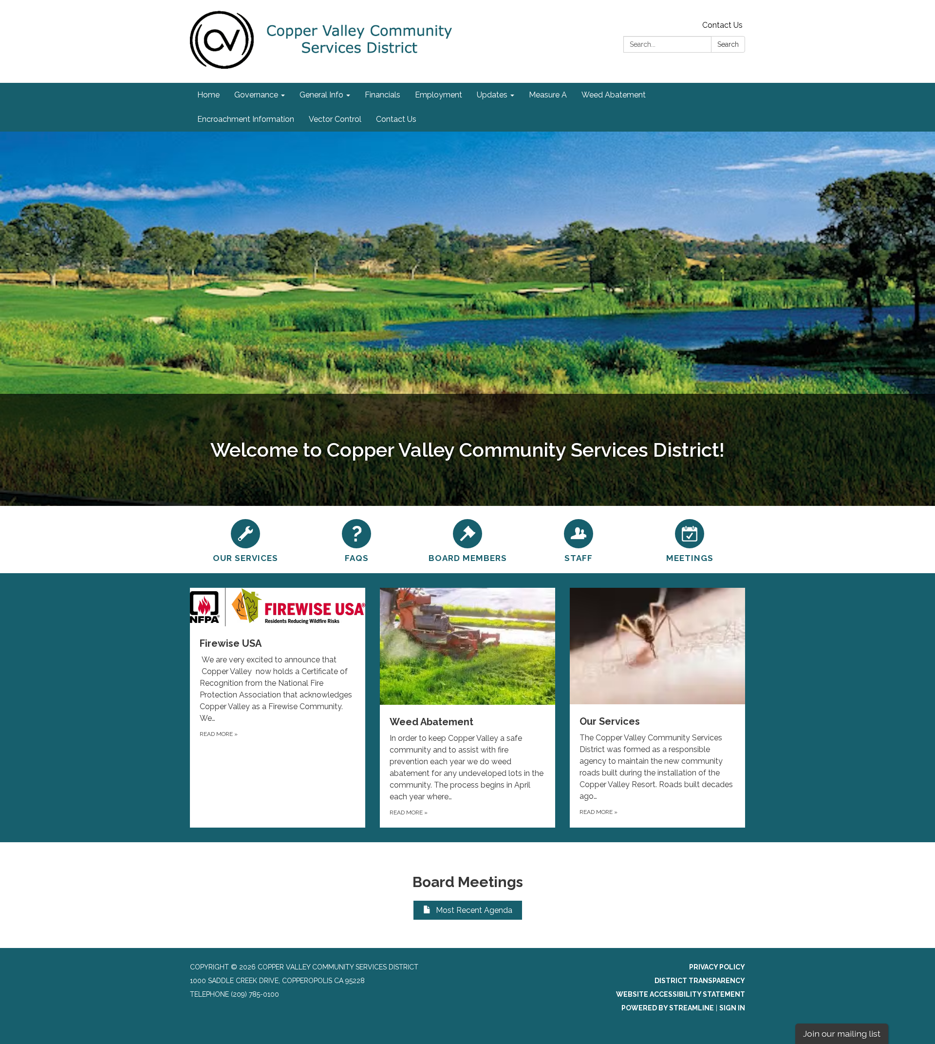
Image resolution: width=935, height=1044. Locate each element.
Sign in (732, 1008)
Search (728, 44)
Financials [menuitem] (382, 94)
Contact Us (722, 25)
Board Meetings (467, 881)
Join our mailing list (841, 1033)
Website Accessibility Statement (680, 994)
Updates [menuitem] (492, 94)
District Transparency (699, 981)
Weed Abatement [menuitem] (613, 94)
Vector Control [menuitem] (335, 119)
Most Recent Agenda (474, 910)
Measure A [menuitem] (548, 94)
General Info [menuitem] (321, 94)
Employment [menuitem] (438, 94)
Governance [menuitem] (256, 94)
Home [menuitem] (208, 94)
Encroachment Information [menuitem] (245, 119)
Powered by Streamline (667, 1008)
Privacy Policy (717, 967)
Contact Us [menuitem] (396, 119)
